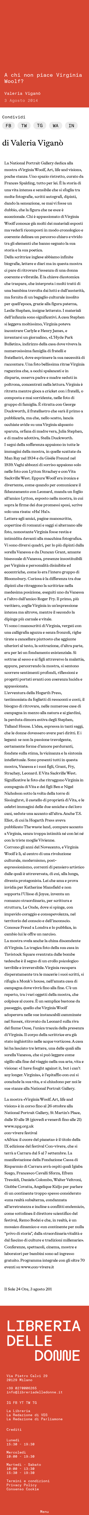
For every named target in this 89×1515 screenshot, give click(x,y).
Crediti (14, 1429)
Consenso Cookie (22, 1489)
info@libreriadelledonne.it (34, 1392)
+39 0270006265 (21, 1388)
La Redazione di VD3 (27, 1415)
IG (8, 1403)
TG (34, 1403)
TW (28, 1403)
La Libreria (18, 1411)
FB (15, 1403)
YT (21, 1403)
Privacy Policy (21, 1485)
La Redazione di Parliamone (34, 1419)
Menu (44, 1511)
